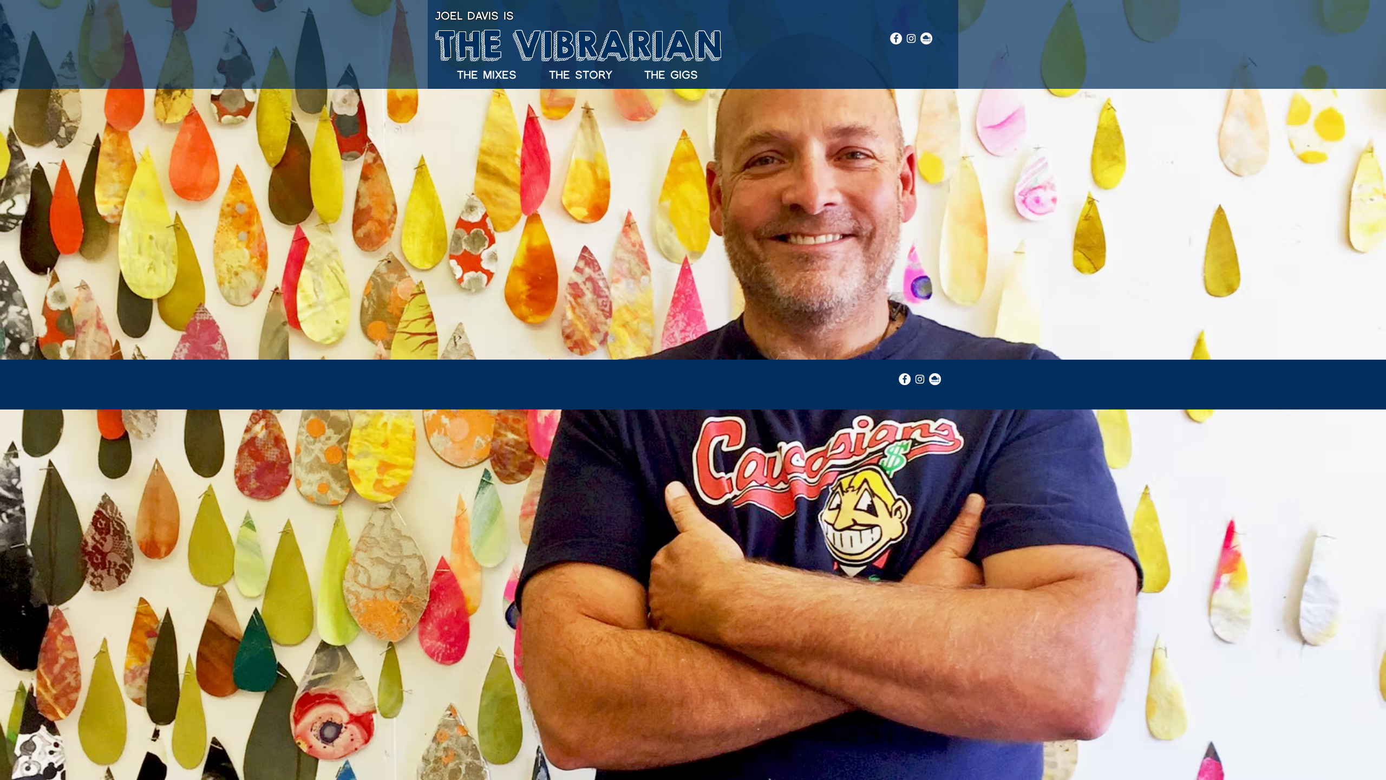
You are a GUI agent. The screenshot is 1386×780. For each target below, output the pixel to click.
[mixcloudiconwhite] (926, 38)
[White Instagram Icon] (911, 38)
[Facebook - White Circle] (896, 38)
